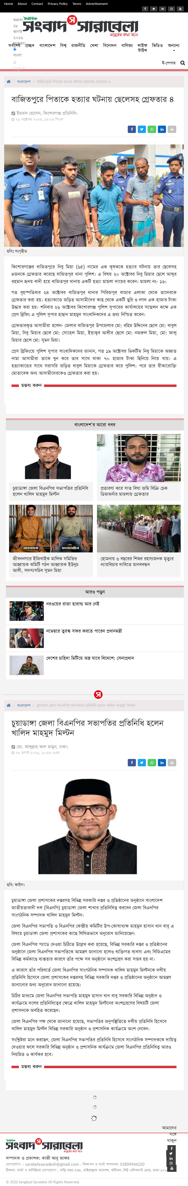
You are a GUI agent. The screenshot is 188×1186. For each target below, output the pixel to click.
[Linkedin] (162, 8)
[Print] (172, 129)
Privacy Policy (58, 4)
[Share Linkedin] (162, 129)
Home (8, 4)
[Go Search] (183, 63)
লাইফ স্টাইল (142, 48)
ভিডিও (157, 46)
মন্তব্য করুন (31, 385)
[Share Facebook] (132, 129)
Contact (37, 4)
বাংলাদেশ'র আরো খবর (94, 425)
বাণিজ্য (127, 46)
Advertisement (97, 4)
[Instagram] (171, 8)
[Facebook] (145, 8)
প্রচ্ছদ (30, 46)
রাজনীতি (78, 46)
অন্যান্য (173, 46)
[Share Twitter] (142, 129)
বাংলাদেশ (47, 46)
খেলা (94, 46)
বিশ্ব (63, 46)
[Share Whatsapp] (152, 129)
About (22, 4)
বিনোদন (110, 46)
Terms (76, 4)
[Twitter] (153, 8)
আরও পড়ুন (95, 592)
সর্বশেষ (14, 46)
